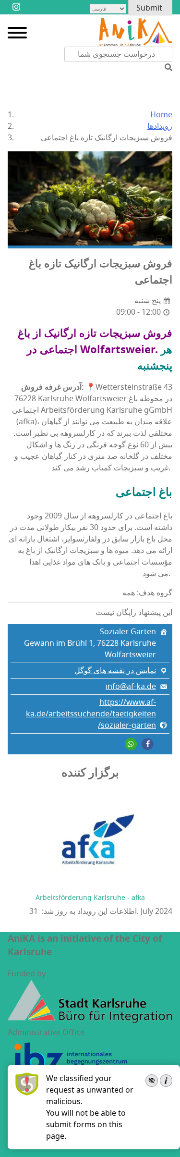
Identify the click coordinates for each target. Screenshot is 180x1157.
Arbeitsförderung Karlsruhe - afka (90, 898)
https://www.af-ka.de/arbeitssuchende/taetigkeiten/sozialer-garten (91, 714)
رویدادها (159, 126)
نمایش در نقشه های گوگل (115, 671)
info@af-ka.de (131, 686)
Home (161, 115)
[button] (148, 744)
